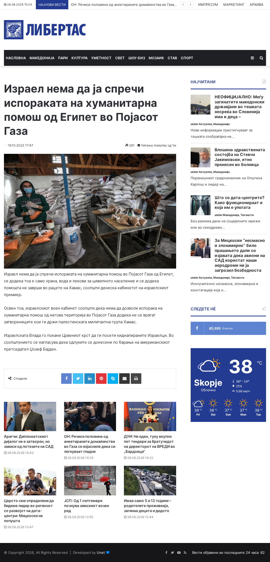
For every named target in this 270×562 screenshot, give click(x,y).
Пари (63, 58)
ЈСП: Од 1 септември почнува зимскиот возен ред (86, 505)
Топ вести (247, 215)
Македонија (42, 58)
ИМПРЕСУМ (208, 4)
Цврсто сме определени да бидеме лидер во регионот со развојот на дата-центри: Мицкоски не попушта (29, 510)
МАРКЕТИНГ (233, 4)
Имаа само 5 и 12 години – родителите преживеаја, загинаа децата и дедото (147, 505)
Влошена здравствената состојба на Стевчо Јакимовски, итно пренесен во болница (240, 157)
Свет (120, 58)
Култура (79, 58)
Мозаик (156, 58)
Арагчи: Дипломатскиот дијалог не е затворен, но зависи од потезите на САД (29, 441)
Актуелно (205, 124)
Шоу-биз (136, 58)
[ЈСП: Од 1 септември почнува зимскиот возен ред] (90, 480)
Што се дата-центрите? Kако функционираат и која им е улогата (239, 202)
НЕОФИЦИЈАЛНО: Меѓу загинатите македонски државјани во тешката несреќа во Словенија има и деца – (239, 107)
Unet (101, 552)
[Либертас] (45, 29)
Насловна (16, 58)
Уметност (101, 58)
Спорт (187, 58)
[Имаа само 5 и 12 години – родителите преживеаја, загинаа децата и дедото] (150, 480)
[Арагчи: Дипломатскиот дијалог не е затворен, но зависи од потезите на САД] (30, 416)
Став (172, 58)
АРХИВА (256, 4)
